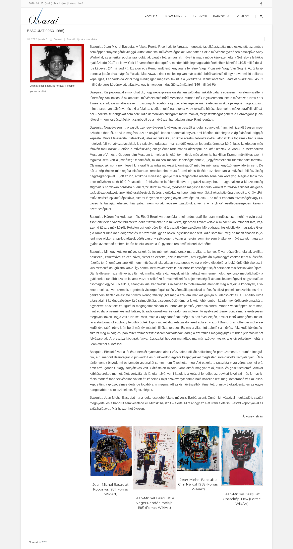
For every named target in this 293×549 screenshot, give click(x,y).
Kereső (243, 16)
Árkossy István (89, 39)
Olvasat (33, 542)
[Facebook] (261, 4)
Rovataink (174, 16)
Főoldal (152, 16)
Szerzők (200, 16)
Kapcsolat (222, 16)
